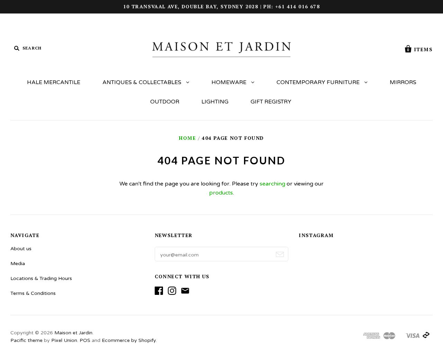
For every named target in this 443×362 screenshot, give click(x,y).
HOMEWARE (229, 82)
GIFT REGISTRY (271, 101)
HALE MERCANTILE (53, 82)
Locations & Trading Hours (41, 278)
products (221, 192)
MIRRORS (403, 82)
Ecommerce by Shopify (129, 340)
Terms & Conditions (33, 293)
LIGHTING (214, 101)
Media (17, 263)
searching (272, 183)
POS (85, 340)
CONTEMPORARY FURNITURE (319, 82)
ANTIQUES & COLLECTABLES (142, 82)
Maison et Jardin (73, 333)
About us (20, 249)
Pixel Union (64, 340)
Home (187, 138)
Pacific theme (26, 340)
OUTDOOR (164, 101)
